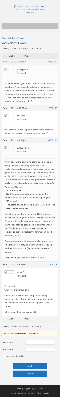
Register (30, 373)
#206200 (52, 61)
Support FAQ (29, 389)
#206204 (52, 140)
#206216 (52, 264)
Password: (8, 349)
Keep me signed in (15, 356)
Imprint (46, 393)
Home (19, 389)
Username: (8, 342)
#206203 (52, 108)
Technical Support (16, 38)
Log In (30, 366)
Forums (5, 38)
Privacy (39, 393)
